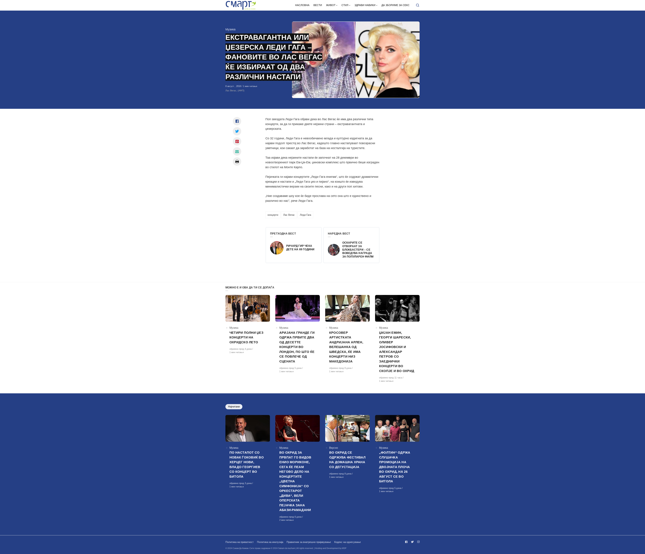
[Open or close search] (417, 5)
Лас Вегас (289, 214)
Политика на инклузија (270, 542)
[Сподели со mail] (237, 151)
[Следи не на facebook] (407, 541)
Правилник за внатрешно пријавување (309, 542)
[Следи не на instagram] (418, 541)
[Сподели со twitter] (237, 131)
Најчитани (234, 406)
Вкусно (333, 447)
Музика (230, 29)
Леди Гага (305, 214)
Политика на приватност (239, 542)
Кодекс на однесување (347, 542)
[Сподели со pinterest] (237, 141)
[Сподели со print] (237, 161)
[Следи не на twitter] (412, 541)
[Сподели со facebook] (237, 121)
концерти (273, 214)
